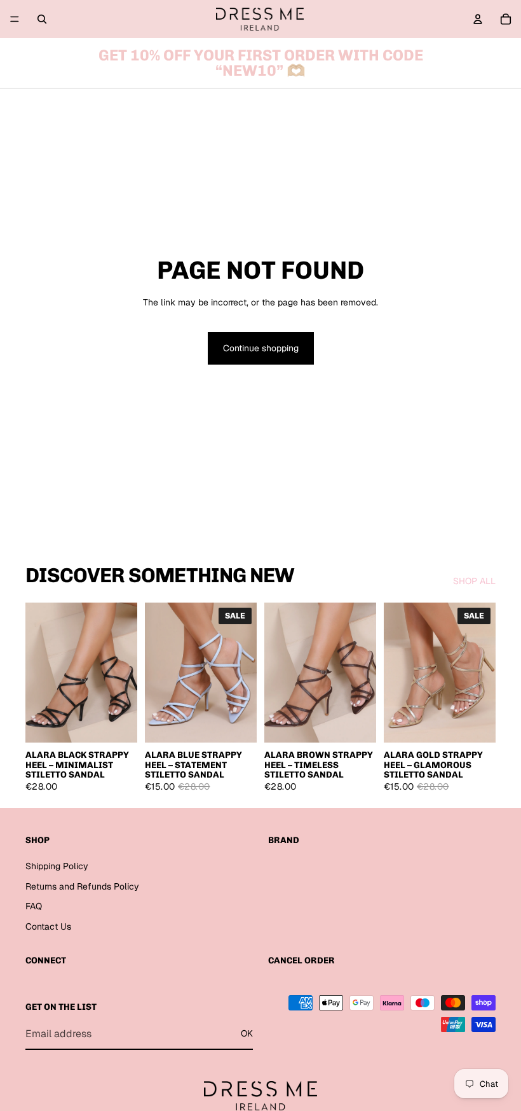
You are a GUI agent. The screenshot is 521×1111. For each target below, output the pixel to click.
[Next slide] (123, 673)
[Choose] (117, 722)
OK (247, 1033)
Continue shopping (261, 348)
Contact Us (48, 926)
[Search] (42, 19)
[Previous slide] (39, 673)
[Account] (478, 19)
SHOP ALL (474, 581)
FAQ (33, 906)
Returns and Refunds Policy (82, 885)
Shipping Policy (56, 866)
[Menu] (14, 19)
